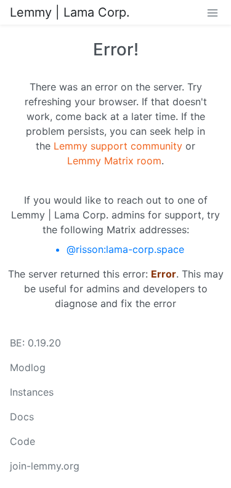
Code (22, 441)
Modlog (28, 367)
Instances (32, 392)
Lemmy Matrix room (114, 160)
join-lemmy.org (44, 466)
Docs (22, 416)
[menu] (212, 12)
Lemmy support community (118, 146)
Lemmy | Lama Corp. (70, 12)
